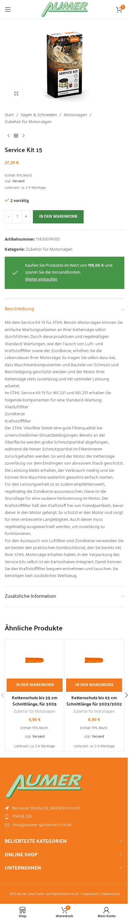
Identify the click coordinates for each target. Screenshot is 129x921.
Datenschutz (110, 894)
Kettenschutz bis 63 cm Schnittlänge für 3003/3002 (94, 700)
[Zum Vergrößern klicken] (16, 94)
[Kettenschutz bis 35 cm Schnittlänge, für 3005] (35, 659)
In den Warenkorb (58, 216)
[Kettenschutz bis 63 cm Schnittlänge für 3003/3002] (94, 659)
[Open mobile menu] (8, 9)
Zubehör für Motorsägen (28, 122)
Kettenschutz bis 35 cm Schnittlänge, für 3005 (35, 700)
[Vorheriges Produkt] (8, 135)
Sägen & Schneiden (39, 115)
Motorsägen (75, 115)
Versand (18, 181)
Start (9, 115)
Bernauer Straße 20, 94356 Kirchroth (46, 808)
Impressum (90, 894)
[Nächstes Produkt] (23, 135)
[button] (35, 685)
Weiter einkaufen (41, 279)
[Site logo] (65, 9)
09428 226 (22, 816)
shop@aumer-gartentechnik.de (41, 825)
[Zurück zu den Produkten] (16, 135)
